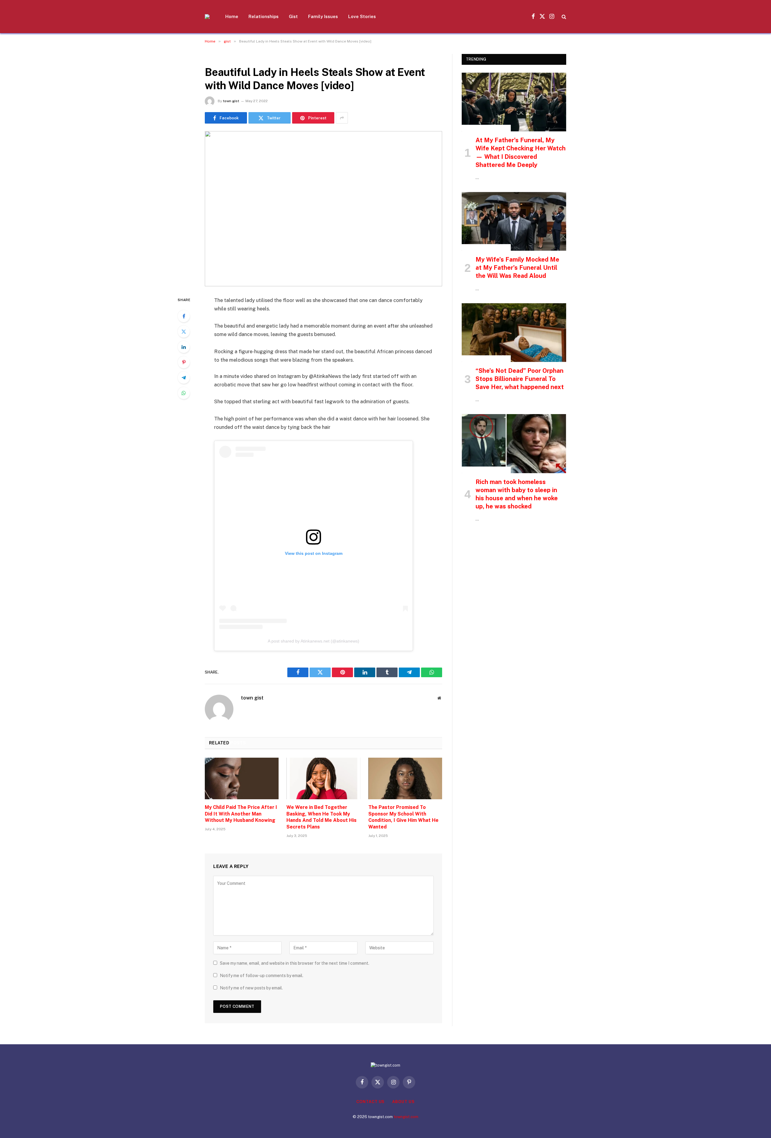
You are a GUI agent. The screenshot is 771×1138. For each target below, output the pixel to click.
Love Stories (362, 16)
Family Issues (323, 16)
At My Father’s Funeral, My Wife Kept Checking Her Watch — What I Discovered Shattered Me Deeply (521, 152)
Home (231, 16)
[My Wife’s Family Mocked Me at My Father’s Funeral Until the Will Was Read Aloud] (514, 221)
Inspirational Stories (486, 128)
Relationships (263, 16)
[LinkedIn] (184, 347)
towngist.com (406, 1116)
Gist (293, 16)
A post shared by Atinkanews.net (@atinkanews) (313, 641)
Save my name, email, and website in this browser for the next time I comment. (294, 963)
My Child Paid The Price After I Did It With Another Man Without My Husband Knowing (241, 813)
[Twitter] (184, 331)
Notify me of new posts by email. (251, 988)
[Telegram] (184, 378)
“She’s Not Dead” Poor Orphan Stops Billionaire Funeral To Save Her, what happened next (520, 379)
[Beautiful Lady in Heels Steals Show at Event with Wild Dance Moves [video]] (323, 208)
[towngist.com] (207, 16)
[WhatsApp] (184, 393)
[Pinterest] (184, 362)
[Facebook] (184, 316)
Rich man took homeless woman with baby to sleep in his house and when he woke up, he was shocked (517, 494)
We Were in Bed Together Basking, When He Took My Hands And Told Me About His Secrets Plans (321, 817)
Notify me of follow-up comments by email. (261, 975)
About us (403, 1101)
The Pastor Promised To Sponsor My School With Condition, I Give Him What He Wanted (403, 817)
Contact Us (370, 1101)
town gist (231, 101)
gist (211, 57)
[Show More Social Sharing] (342, 118)
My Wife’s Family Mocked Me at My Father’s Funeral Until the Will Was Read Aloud (517, 267)
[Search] (563, 17)
